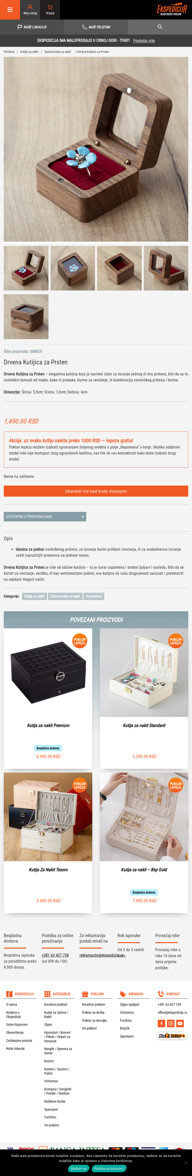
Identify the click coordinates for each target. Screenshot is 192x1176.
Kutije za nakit (29, 52)
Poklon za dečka (93, 1012)
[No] (185, 1162)
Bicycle (125, 1028)
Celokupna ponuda (19, 1041)
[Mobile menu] (10, 10)
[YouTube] (180, 1023)
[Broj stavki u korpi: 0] (50, 10)
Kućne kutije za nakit (58, 52)
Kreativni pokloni (55, 1004)
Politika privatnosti (109, 1168)
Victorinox (51, 1081)
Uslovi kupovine (17, 1024)
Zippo (48, 1024)
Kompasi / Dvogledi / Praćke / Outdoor (57, 1091)
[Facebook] (161, 1023)
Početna (9, 52)
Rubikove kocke (55, 1101)
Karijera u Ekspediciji (13, 1014)
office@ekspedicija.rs (172, 1012)
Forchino (50, 1117)
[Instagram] (170, 1023)
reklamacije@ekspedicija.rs (102, 955)
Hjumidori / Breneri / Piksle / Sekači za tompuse (57, 1037)
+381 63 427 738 (55, 955)
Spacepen (51, 1109)
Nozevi (49, 1061)
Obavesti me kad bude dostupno (96, 491)
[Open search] (160, 27)
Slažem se (78, 1168)
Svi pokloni (94, 596)
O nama (11, 1004)
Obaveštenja (15, 1033)
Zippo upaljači (129, 1004)
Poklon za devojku (94, 1020)
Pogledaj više (160, 40)
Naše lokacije (15, 1049)
